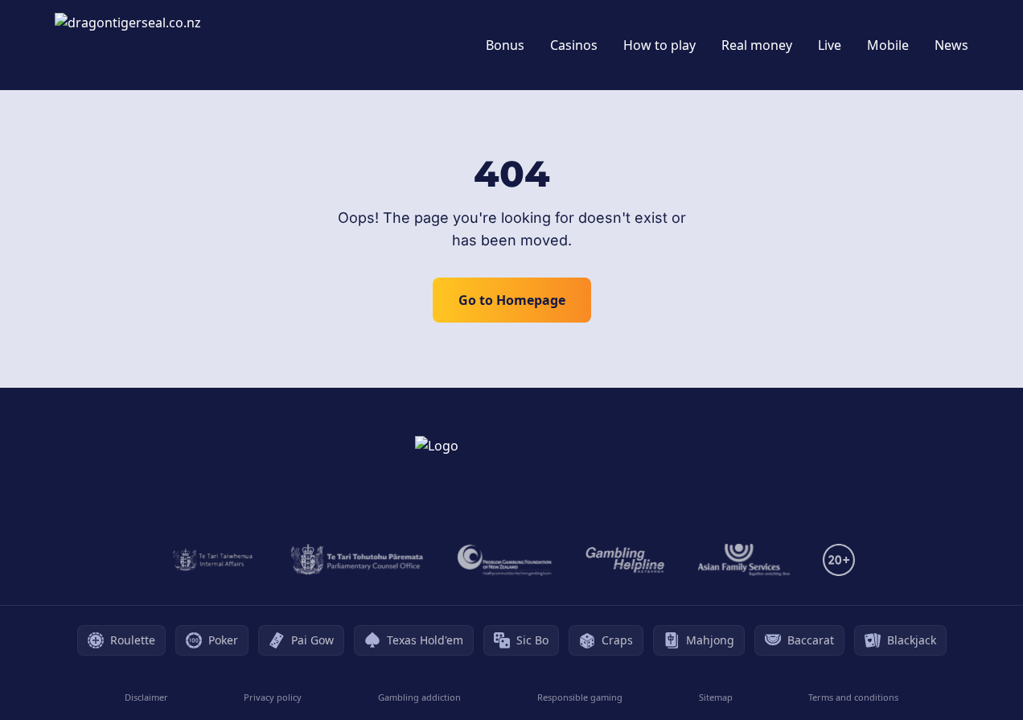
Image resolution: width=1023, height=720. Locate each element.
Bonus (505, 45)
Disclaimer (146, 697)
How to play (659, 45)
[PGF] (505, 560)
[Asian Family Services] (744, 560)
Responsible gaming (579, 697)
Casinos (574, 45)
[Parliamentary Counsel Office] (357, 560)
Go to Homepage (511, 300)
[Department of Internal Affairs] (212, 560)
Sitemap (716, 697)
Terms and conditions (853, 697)
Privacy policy (273, 697)
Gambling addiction (419, 697)
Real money (756, 45)
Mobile (888, 45)
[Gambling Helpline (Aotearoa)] (625, 560)
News (951, 45)
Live (829, 45)
